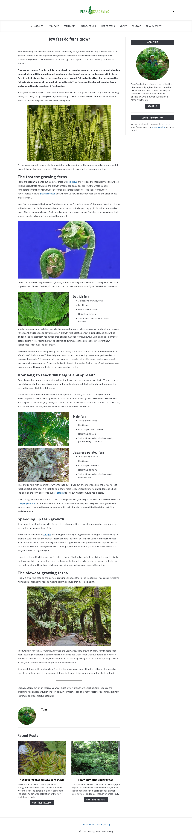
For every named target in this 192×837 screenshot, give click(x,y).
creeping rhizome (26, 503)
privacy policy (158, 127)
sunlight (47, 534)
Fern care (53, 26)
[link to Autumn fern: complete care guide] (42, 758)
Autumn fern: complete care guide (42, 779)
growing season (48, 194)
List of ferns (108, 26)
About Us (153, 106)
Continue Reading (42, 803)
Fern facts (69, 26)
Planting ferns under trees (95, 779)
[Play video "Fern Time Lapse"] (69, 250)
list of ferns (59, 493)
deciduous (72, 182)
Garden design (88, 26)
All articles (36, 26)
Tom (44, 709)
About (123, 26)
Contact (136, 26)
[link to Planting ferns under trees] (95, 758)
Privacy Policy (154, 26)
